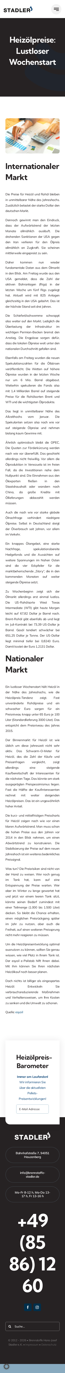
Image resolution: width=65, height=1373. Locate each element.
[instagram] (37, 1307)
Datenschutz (49, 1344)
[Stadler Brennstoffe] (18, 7)
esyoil (19, 1012)
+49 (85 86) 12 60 (32, 1253)
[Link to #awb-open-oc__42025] (56, 9)
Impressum (31, 1344)
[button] (6, 1366)
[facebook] (28, 1307)
